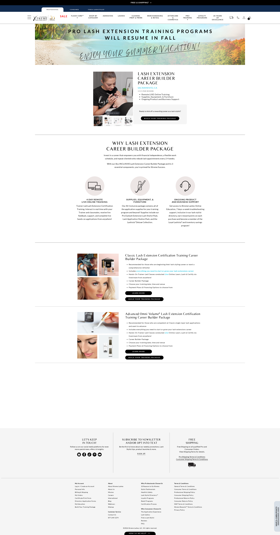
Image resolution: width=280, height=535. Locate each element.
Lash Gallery (145, 515)
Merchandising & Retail (155, 17)
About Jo (111, 489)
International (113, 498)
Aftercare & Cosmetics (173, 18)
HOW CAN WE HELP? (138, 533)
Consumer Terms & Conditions (185, 489)
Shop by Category (93, 17)
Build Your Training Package (85, 507)
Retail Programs (147, 501)
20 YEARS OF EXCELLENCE (217, 18)
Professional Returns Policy (184, 498)
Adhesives (108, 16)
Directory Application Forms (85, 501)
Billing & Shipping (81, 492)
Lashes (121, 16)
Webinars (111, 504)
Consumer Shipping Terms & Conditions (192, 459)
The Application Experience (151, 512)
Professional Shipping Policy (184, 492)
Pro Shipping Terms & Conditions (192, 457)
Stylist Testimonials (148, 489)
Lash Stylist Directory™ (149, 495)
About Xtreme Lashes (115, 486)
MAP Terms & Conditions (183, 504)
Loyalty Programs (202, 17)
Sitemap (111, 507)
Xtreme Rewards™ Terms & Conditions (188, 507)
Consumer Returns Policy (183, 501)
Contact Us (112, 515)
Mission (111, 492)
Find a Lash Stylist (147, 518)
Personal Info (80, 489)
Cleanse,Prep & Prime (136, 17)
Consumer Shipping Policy (183, 495)
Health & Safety (146, 492)
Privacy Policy (179, 510)
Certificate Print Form (83, 498)
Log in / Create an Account (84, 486)
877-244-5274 (113, 518)
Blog (109, 501)
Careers (111, 495)
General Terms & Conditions (184, 486)
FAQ (142, 524)
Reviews (144, 521)
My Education (80, 504)
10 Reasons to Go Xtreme (150, 486)
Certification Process (149, 504)
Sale (64, 16)
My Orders (79, 495)
